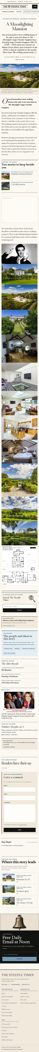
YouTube (4, 984)
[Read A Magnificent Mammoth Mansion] (6, 175)
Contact (4, 1006)
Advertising (24, 993)
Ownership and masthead (9, 1003)
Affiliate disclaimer (7, 1040)
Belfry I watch (24, 996)
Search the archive (7, 1012)
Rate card (23, 1000)
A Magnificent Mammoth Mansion (21, 174)
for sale (22, 127)
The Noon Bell (15, 984)
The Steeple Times (12, 57)
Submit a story (6, 1009)
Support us (26, 984)
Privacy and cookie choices (10, 1027)
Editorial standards (7, 996)
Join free (19, 959)
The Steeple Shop (7, 1015)
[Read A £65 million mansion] (6, 186)
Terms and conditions (8, 1033)
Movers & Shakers (8, 11)
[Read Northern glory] (9, 889)
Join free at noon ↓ (9, 747)
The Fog (19, 11)
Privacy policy (6, 1024)
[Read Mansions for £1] (9, 877)
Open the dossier (9, 653)
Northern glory (22, 891)
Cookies (4, 1030)
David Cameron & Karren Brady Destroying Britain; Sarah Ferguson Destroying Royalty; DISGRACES (18, 716)
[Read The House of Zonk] (9, 900)
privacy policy (23, 824)
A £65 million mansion (18, 184)
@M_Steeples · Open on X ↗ (10, 734)
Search (19, 610)
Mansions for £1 (23, 879)
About (3, 993)
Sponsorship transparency (28, 1003)
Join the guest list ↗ (9, 625)
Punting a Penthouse (10, 676)
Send (19, 830)
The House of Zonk (24, 902)
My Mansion (6, 670)
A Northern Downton (10, 683)
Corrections (5, 1000)
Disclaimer (5, 1037)
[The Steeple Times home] (15, 6)
